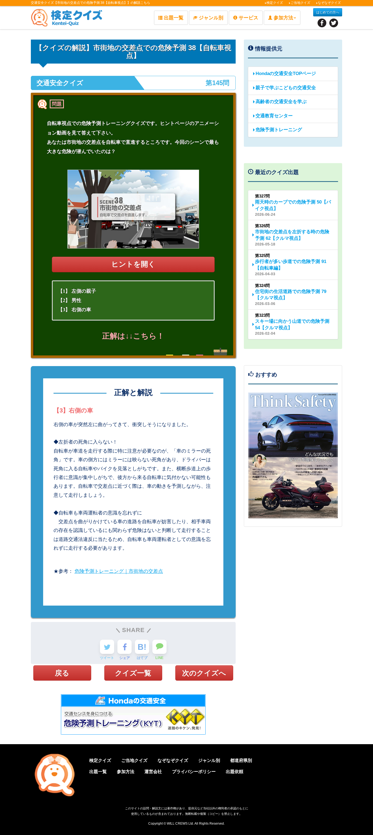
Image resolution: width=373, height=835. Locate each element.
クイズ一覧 (133, 673)
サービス (248, 17)
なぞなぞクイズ (329, 3)
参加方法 (125, 771)
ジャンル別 (211, 17)
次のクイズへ (204, 673)
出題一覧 (173, 17)
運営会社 (153, 771)
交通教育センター (274, 115)
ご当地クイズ (300, 3)
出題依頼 (234, 771)
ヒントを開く (133, 264)
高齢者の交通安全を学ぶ (281, 101)
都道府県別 (241, 760)
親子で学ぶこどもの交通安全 (286, 87)
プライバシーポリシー (194, 771)
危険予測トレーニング (279, 129)
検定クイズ (275, 3)
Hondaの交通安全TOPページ (286, 73)
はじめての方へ (327, 12)
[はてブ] (142, 647)
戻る (62, 673)
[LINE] (159, 647)
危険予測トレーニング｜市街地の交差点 (119, 571)
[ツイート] (107, 647)
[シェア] (124, 647)
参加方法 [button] (283, 17)
